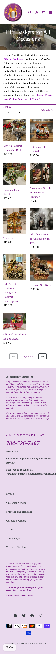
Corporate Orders (16, 520)
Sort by (7, 107)
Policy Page (13, 538)
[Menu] (50, 12)
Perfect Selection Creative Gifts (32, 643)
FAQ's (9, 529)
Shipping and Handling (19, 511)
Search (10, 493)
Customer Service (16, 502)
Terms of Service (16, 547)
